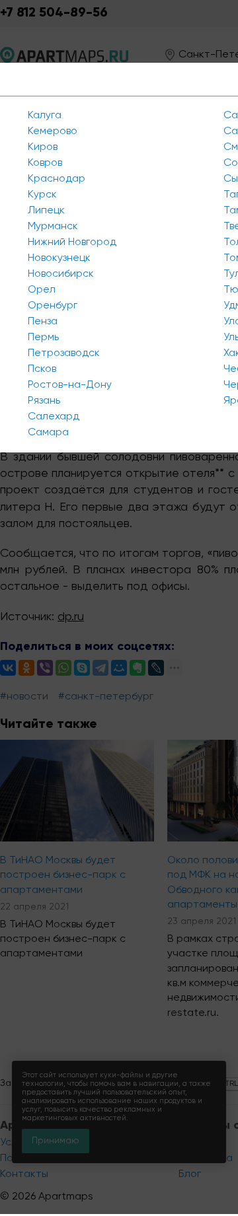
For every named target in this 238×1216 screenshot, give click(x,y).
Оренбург (52, 306)
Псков (42, 369)
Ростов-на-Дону (70, 385)
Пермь (43, 337)
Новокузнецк (59, 258)
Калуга (44, 115)
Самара (48, 432)
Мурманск (53, 226)
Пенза (43, 321)
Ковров (45, 163)
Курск (42, 195)
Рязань (44, 401)
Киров (43, 147)
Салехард (53, 416)
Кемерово (52, 131)
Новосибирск (61, 274)
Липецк (46, 210)
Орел (42, 290)
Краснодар (56, 179)
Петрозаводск (64, 353)
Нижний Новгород (72, 242)
